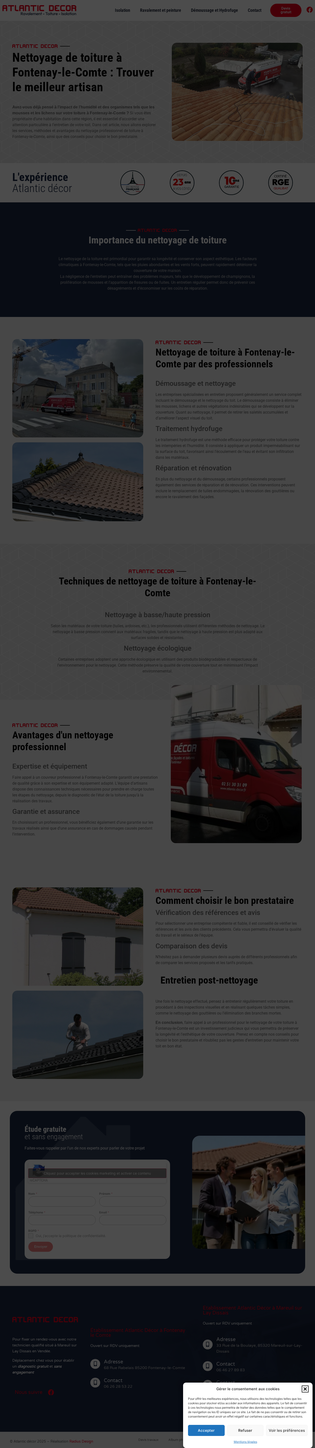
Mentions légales (245, 1442)
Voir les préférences (287, 1430)
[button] (305, 1389)
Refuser (245, 1430)
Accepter (206, 1430)
